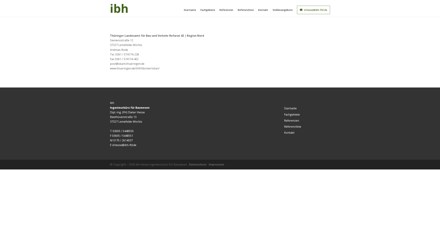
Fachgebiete (207, 10)
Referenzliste (246, 10)
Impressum (216, 164)
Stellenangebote (283, 10)
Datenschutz (198, 164)
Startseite (190, 10)
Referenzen (226, 10)
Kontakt (263, 10)
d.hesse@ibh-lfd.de (315, 10)
